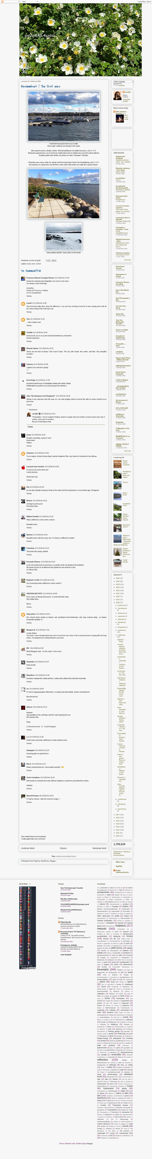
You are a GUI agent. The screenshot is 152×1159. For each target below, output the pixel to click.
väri (110, 1135)
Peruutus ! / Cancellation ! (121, 779)
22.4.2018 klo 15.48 (41, 364)
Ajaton (130, 888)
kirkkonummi (128, 964)
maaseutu (125, 1003)
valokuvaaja (124, 1119)
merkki (121, 1012)
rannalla (103, 1055)
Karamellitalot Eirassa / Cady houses (121, 737)
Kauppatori (125, 957)
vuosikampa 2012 (126, 1133)
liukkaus (112, 994)
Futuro (121, 913)
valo (112, 1119)
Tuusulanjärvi (104, 1112)
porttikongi (119, 1041)
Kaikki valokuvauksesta (122, 871)
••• (97, 888)
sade (121, 1070)
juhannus (116, 946)
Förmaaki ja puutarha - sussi (122, 228)
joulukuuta (122, 605)
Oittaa (109, 1027)
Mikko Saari (120, 862)
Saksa (102, 1072)
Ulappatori (108, 1114)
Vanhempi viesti (99, 848)
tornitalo (103, 1105)
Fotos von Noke (122, 330)
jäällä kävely (116, 948)
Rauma (120, 1057)
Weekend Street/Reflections (71, 910)
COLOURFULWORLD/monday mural (75, 904)
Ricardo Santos (32, 348)
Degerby (99, 902)
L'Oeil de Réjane (122, 380)
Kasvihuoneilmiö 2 (126, 526)
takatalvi (110, 1093)
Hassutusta (100, 923)
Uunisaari (109, 1117)
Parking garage (114, 1031)
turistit (123, 1110)
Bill (27, 648)
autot (108, 895)
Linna (118, 989)
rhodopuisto (101, 1065)
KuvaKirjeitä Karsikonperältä (122, 187)
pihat (131, 1034)
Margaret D (30, 630)
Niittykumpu (113, 1022)
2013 (118, 827)
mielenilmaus (120, 1015)
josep (28, 435)
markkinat (100, 1010)
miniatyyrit (130, 1015)
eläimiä (102, 904)
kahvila (103, 950)
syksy (124, 1088)
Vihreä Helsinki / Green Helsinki (126, 517)
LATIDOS (119, 352)
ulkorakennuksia (128, 1114)
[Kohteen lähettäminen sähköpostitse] (47, 260)
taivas (102, 1093)
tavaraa (121, 1098)
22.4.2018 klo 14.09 (62, 278)
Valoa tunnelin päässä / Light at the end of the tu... (121, 789)
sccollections (121, 394)
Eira (118, 902)
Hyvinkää (116, 934)
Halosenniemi (113, 918)
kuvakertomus (125, 977)
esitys (107, 906)
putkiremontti (101, 1048)
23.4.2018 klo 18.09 (36, 689)
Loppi (128, 994)
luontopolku (120, 998)
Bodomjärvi (126, 897)
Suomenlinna (101, 1086)
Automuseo (100, 895)
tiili (119, 1103)
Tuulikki (29, 332)
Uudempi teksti (27, 848)
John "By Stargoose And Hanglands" (40, 396)
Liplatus (127, 991)
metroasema (101, 1015)
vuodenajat (101, 1133)
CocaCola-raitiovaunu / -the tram (121, 727)
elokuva (130, 902)
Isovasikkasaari (101, 941)
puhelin (121, 1043)
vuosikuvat (103, 1135)
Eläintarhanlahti (114, 904)
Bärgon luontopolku (115, 899)
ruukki (99, 1070)
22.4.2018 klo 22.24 (42, 548)
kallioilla (100, 953)
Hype (107, 934)
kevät (29, 264)
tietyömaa (111, 1103)
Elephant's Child (32, 580)
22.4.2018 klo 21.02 (46, 516)
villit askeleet (124, 1131)
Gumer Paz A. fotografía (121, 373)
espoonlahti (115, 911)
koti (122, 972)
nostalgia (122, 1022)
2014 (118, 824)
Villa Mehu (112, 1131)
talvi (99, 1096)
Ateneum (128, 890)
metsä (111, 1015)
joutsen (108, 946)
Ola (27, 487)
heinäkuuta (122, 622)
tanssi (127, 1096)
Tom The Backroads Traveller (120, 322)
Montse (29, 500)
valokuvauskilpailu (103, 1121)
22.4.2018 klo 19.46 (42, 453)
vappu (123, 1124)
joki (121, 943)
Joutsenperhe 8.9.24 (122, 255)
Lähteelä (116, 1001)
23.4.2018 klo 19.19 (40, 707)
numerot (130, 1022)
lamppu (121, 982)
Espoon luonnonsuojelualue (107, 909)
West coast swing (126, 117)
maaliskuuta (122, 799)
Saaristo (114, 1070)
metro (128, 1012)
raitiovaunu (103, 1052)
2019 (118, 599)
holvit (116, 931)
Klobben (120, 970)
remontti (112, 1062)
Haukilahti (110, 923)
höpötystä (116, 936)
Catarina (29, 364)
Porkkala (129, 1038)
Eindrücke (120, 422)
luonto (107, 998)
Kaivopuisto (114, 950)
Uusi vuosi (118, 1117)
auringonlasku (103, 892)
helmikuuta (122, 804)
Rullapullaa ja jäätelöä (123, 190)
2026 (118, 578)
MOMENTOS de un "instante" (123, 437)
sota (122, 1081)
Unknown (30, 453)
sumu (111, 1084)
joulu (127, 943)
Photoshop (121, 1034)
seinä (99, 1074)
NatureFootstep (32, 796)
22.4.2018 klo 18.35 (63, 396)
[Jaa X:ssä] (51, 260)
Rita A (28, 764)
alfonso (29, 707)
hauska (120, 923)
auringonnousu (119, 892)
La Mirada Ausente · (34, 726)
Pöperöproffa (66, 922)
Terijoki (108, 1100)
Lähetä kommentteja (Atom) (66, 856)
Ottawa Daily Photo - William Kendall (123, 359)
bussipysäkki (101, 899)
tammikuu (110, 1096)
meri (33, 264)
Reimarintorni (102, 1062)
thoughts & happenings (120, 337)
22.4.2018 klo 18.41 (38, 435)
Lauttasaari (129, 984)
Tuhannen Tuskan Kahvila (105, 1107)
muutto (106, 1020)
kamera (109, 953)
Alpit (120, 890)
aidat (111, 888)
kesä (105, 962)
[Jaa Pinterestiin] (55, 260)
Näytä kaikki (127, 260)
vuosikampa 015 (126, 504)
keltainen (111, 960)
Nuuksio (103, 1024)
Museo (99, 1020)
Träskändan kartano (120, 1105)
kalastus (126, 950)
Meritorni (110, 1012)
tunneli (128, 1107)
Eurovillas (126, 911)
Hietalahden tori (123, 929)
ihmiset (129, 936)
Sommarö (113, 1081)
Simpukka (30, 662)
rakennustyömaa (127, 1052)
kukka (104, 975)
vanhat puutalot (126, 1121)
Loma (121, 994)
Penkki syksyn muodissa (126, 463)
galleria (128, 913)
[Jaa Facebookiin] (53, 260)
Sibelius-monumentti (124, 1077)
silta (106, 1079)
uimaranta (125, 1112)
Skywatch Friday (67, 893)
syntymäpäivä (101, 1091)
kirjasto (106, 964)
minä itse (117, 1017)
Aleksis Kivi (113, 890)
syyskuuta (121, 616)
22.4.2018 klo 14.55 (40, 332)
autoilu (129, 892)
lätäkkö (99, 1003)
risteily (130, 1065)
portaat (103, 1041)
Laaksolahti (129, 979)
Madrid (99, 1005)
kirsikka (104, 967)
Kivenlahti (116, 853)
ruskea (119, 1067)
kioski (99, 964)
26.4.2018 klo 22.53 (46, 796)
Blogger (90, 1143)
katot (114, 955)
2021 (118, 593)
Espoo (125, 906)
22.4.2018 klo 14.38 (39, 303)
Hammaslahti (125, 918)
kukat (130, 972)
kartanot (126, 953)
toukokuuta (122, 630)
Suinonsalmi (101, 1084)
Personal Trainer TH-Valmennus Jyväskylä (73, 932)
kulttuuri (115, 975)
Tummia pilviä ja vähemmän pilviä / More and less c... (121, 649)
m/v (107, 1003)
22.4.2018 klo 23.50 (50, 593)
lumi (122, 996)
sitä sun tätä (126, 1079)
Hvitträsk (99, 934)
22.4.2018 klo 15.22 (46, 348)
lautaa (119, 984)
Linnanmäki (126, 989)
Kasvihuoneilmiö (103, 955)
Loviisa (106, 996)
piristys (119, 1036)
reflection (102, 1059)
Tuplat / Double (125, 561)
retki (119, 1062)
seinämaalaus (112, 1074)
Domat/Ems (109, 902)
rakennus (113, 1052)
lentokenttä (114, 987)
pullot (99, 1045)
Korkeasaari (113, 972)
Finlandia (114, 913)
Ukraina (99, 1114)
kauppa (103, 957)
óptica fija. (120, 314)
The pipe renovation (127, 1100)
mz (27, 689)
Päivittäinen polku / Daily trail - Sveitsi (127, 474)
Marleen (29, 535)
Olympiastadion (119, 1027)
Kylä (120, 979)
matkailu (112, 1010)
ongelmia (130, 1027)
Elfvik (123, 902)
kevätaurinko (124, 962)
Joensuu (115, 943)
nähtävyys (114, 1024)
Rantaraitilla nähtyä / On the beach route (121, 692)
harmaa (119, 920)
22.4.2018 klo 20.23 (37, 487)
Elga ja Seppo (120, 172)
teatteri (129, 1098)
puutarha (100, 1050)
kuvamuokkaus (118, 855)
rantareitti (111, 1057)
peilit (104, 1034)
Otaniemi (102, 1029)
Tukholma (119, 1107)
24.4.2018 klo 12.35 (36, 737)
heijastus (121, 925)
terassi (99, 1100)
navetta (103, 1022)
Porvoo (118, 180)
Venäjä (99, 1128)
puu (111, 1048)
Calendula (30, 548)
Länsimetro (125, 1001)
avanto (117, 895)
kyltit (114, 979)
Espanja (115, 906)
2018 (118, 602)
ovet (109, 1029)
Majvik (99, 1008)
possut (99, 1043)
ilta (115, 939)
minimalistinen (105, 1017)
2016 (118, 818)
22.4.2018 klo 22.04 (40, 535)
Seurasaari (111, 1077)
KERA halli (120, 960)
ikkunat (105, 939)
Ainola (118, 888)
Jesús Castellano (33, 777)
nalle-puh (129, 1020)
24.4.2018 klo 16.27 (39, 764)
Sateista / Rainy (120, 640)
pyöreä (120, 1050)
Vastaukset (33, 410)
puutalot (127, 1048)
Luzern (108, 1001)
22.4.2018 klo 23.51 (43, 614)
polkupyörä (117, 1038)
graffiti (117, 916)
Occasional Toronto (120, 267)
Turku (131, 1110)
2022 (118, 590)
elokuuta (121, 619)
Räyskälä (106, 1070)
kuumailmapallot (102, 977)
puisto (128, 1043)
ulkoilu (117, 1114)
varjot (131, 1124)
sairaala (130, 1070)
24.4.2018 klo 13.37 (42, 750)
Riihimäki (112, 1065)
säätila (122, 1091)
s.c (27, 737)
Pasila (99, 1034)
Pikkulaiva (103, 1036)
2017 (118, 815)
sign (98, 1079)
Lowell (29, 303)
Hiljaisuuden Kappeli (104, 931)
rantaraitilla (116, 1054)
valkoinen (100, 1119)
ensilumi (126, 904)
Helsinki (101, 928)
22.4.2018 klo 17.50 (43, 380)
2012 (118, 830)
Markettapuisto (125, 1008)
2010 (118, 836)
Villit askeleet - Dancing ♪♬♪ (121, 112)
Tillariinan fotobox (123, 253)
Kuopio (126, 975)
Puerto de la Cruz (110, 1043)
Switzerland (108, 1088)
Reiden (124, 1060)
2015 (118, 821)
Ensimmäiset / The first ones (121, 673)
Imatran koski (125, 939)
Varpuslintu (30, 614)
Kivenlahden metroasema (120, 967)
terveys (116, 1100)
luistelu (114, 996)
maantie (115, 1003)
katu (120, 955)
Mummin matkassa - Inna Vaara (123, 169)
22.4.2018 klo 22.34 (48, 562)
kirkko (116, 964)
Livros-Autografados (33, 293)
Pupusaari (126, 1045)
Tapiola (113, 1098)
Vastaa (28, 296)
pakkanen (119, 1029)
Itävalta (99, 943)
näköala (126, 1024)
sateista (127, 1072)
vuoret (112, 1133)
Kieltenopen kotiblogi (120, 157)
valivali (128, 1117)
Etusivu (63, 848)
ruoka (102, 1067)
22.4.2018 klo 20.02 (52, 466)
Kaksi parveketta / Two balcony (121, 710)
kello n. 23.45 (125, 494)
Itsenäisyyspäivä (115, 941)
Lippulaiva (100, 994)
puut (118, 1048)
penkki (111, 1034)
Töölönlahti (115, 1112)
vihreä (118, 1128)
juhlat (125, 946)
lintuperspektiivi (102, 991)
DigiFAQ (119, 866)
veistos (103, 1126)
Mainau (108, 1005)
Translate (121, 85)
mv (111, 1020)
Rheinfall (127, 1062)
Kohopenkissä (120, 199)
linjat (110, 989)
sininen (115, 1079)
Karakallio (117, 953)
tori (132, 1103)
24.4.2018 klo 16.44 (47, 777)
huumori (126, 931)
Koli (128, 970)
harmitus (127, 920)
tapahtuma (102, 1098)
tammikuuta (122, 809)
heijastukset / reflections (121, 852)
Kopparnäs (101, 972)
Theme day (102, 1103)
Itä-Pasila (126, 941)
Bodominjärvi (116, 897)
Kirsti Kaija (30, 380)
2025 (118, 581)
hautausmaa (109, 926)
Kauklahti (129, 955)
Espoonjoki (126, 909)
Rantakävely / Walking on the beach (121, 770)
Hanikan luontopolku (104, 920)
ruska (109, 1067)
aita (124, 888)
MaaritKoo (30, 675)
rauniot (128, 1057)
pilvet (111, 1036)
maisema (125, 1005)
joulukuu (100, 946)
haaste (126, 916)
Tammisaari (118, 1096)
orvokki (35, 414)
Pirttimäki (128, 1036)
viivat (125, 1128)
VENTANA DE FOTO (34, 593)
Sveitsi (130, 1086)
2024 (118, 584)
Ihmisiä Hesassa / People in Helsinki (121, 747)
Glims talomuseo (103, 916)
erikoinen (100, 906)
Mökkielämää (120, 1020)
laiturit (102, 982)
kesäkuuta (122, 627)
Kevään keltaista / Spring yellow (121, 719)
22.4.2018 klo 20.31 (40, 500)
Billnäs (107, 897)
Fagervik (99, 913)
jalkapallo (107, 943)
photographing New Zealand (122, 387)
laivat (113, 982)
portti (111, 1041)
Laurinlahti (110, 984)
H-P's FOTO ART (122, 408)
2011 (118, 833)
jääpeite (130, 948)
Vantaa (116, 1124)
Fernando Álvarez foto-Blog (122, 283)
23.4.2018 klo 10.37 (42, 662)
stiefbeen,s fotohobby (120, 415)
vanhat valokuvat (103, 1124)
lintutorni (116, 991)
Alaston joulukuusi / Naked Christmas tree (127, 552)
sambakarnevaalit (114, 1072)
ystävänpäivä (113, 1138)
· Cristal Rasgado (49, 726)
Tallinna (118, 1093)
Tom (28, 319)
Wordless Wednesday (69, 899)
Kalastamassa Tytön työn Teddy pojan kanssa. (122, 245)
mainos (116, 1005)
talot (126, 1093)
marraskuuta (122, 608)
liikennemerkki (101, 989)
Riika (122, 1065)
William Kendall (32, 516)
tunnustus (100, 1110)
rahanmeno (129, 1050)
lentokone (125, 987)
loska (99, 996)
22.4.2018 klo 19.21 (48, 414)
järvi (106, 948)
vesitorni (109, 1128)
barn (124, 895)
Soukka (128, 1081)
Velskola (111, 1126)
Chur (127, 899)
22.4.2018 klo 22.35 (47, 580)
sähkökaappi (112, 1091)
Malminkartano (110, 1008)
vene (118, 1126)
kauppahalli (114, 957)
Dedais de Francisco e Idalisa (37, 290)
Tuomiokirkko (112, 1110)
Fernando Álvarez (33, 562)
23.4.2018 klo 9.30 (36, 648)
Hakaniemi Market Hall (123, 221)
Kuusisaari (113, 977)
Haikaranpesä (101, 918)
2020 (118, 596)
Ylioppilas (103, 1138)
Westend (118, 1135)
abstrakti (104, 888)
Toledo (125, 1103)
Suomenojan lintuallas (117, 1086)
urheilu (101, 1117)
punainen (111, 1045)
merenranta (125, 1010)
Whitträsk (126, 1135)
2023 (118, 587)
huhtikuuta (121, 635)
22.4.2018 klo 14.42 (37, 319)
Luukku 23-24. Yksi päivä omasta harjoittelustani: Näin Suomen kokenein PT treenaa (75, 937)
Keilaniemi (100, 960)
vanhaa (115, 1121)
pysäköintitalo (110, 1050)
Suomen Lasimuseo (124, 1084)
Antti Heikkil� (66, 955)
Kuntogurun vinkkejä (69, 945)
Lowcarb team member (35, 466)
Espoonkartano (102, 911)
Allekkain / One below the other (121, 701)
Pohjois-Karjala (102, 1038)
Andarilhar (30, 288)
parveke (127, 1031)
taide (131, 1091)
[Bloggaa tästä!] (49, 260)
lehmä (103, 987)
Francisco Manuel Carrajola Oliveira (40, 278)
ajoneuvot (103, 890)
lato (103, 984)
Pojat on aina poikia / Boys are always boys (121, 759)
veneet (38, 264)
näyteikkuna (100, 1027)
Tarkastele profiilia (126, 100)
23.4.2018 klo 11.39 (42, 675)
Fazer (106, 913)
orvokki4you (21, 6)
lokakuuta (121, 613)
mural (125, 1017)
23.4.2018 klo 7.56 (42, 630)
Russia (127, 1067)
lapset (130, 982)
